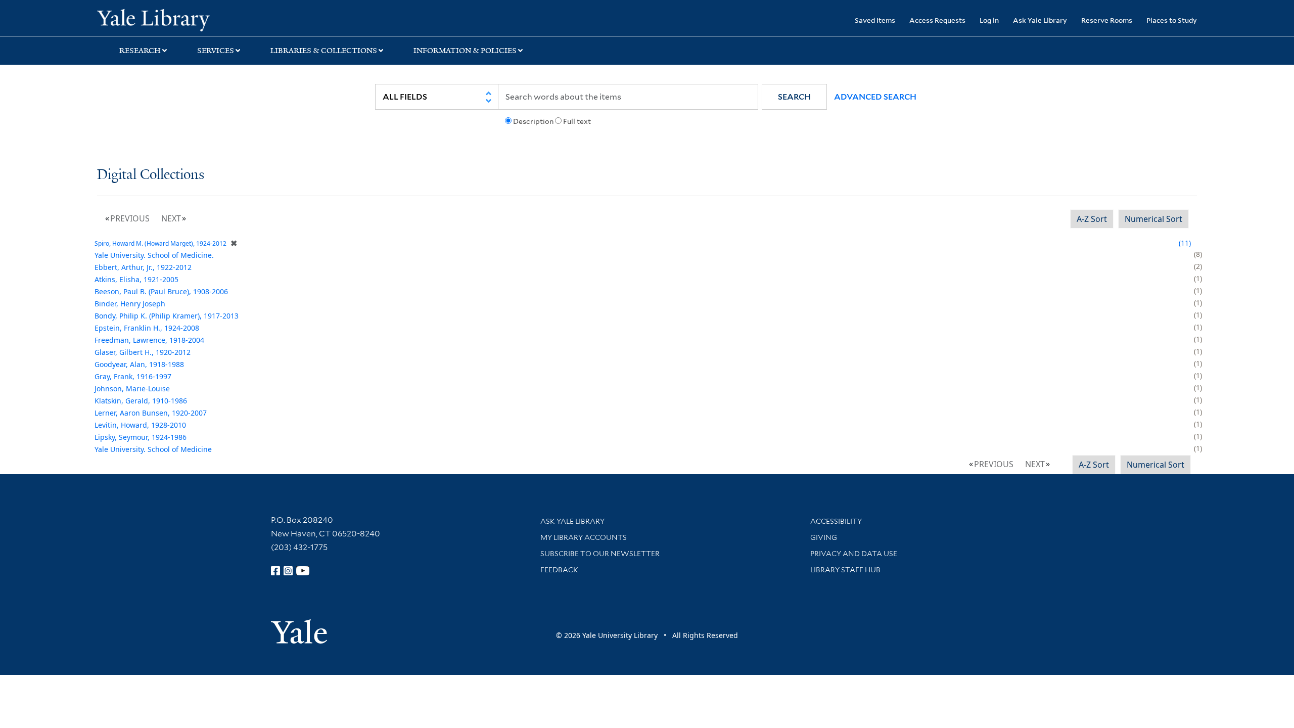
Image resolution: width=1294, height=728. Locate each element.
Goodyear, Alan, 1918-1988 (139, 364)
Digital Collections (150, 175)
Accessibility (836, 521)
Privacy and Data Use (853, 554)
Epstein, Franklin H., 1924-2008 (147, 328)
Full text (577, 121)
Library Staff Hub (845, 570)
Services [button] (215, 51)
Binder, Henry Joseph (130, 303)
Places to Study (1171, 20)
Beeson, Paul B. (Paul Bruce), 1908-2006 (161, 291)
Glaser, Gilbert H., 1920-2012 (143, 352)
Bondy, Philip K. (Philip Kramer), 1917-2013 (167, 316)
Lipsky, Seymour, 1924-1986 (141, 437)
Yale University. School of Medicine (153, 449)
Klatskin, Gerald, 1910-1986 (141, 400)
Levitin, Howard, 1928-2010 (140, 425)
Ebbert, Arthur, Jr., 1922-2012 (143, 267)
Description (533, 121)
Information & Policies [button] (465, 51)
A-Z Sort (1092, 218)
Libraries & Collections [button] (323, 51)
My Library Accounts (583, 537)
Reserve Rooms (1106, 20)
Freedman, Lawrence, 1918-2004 (149, 340)
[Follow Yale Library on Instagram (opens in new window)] (288, 570)
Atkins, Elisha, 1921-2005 (136, 279)
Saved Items (875, 20)
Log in (989, 20)
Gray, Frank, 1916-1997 (133, 376)
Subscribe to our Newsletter (600, 554)
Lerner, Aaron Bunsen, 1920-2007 (151, 413)
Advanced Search (875, 97)
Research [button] (140, 51)
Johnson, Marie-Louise (132, 388)
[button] (794, 97)
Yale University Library (179, 19)
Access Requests (937, 20)
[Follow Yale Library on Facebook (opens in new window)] (275, 570)
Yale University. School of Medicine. (154, 255)
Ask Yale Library (1040, 20)
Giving (823, 537)
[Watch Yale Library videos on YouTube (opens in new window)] (302, 570)
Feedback (559, 570)
